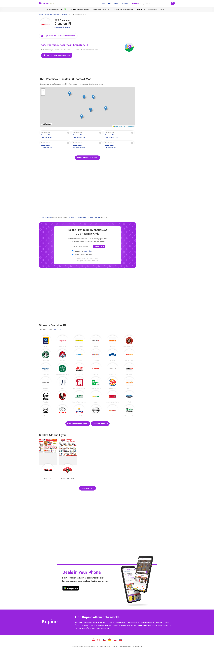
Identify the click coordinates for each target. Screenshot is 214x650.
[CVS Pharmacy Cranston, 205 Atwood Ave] (55, 145)
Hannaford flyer (68, 460)
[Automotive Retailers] (141, 9)
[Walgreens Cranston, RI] (62, 341)
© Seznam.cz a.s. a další (126, 126)
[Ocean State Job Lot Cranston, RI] (79, 383)
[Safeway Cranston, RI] (96, 341)
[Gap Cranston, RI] (62, 383)
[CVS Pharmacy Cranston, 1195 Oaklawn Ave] (87, 135)
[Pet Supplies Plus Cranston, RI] (96, 383)
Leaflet (116, 126)
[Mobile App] (70, 589)
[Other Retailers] (162, 9)
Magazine (135, 3)
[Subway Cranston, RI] (96, 397)
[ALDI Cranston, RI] (46, 341)
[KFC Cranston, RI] (62, 397)
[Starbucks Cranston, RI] (46, 355)
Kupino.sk (120, 640)
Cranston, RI (57, 329)
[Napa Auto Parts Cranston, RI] (79, 411)
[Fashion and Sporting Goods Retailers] (123, 9)
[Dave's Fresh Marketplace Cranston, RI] (79, 397)
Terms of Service (125, 646)
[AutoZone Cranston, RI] (112, 411)
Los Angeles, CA (83, 218)
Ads (109, 3)
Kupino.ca (99, 640)
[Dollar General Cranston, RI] (79, 341)
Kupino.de (109, 640)
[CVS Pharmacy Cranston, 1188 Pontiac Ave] (55, 135)
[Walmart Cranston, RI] (79, 355)
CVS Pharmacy (46, 218)
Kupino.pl (115, 640)
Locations (124, 3)
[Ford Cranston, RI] (129, 397)
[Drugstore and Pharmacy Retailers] (101, 9)
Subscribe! (99, 246)
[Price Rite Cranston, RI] (46, 369)
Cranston (64, 14)
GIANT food (48, 460)
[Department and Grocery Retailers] (56, 9)
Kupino (41, 14)
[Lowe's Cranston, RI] (112, 355)
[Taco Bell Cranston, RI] (46, 397)
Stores (115, 3)
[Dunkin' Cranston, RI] (112, 341)
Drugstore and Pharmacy (62, 27)
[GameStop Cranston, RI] (129, 369)
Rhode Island (56, 14)
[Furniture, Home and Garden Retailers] (80, 9)
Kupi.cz (104, 640)
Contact (115, 646)
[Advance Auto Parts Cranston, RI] (112, 397)
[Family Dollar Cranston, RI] (129, 355)
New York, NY (95, 218)
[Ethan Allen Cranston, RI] (112, 369)
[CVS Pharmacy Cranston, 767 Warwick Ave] (119, 145)
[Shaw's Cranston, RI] (129, 383)
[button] (58, 35)
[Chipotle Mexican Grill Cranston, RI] (129, 341)
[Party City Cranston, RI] (96, 355)
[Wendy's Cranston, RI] (62, 355)
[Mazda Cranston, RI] (46, 411)
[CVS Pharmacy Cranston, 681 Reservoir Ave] (87, 145)
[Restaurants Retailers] (152, 9)
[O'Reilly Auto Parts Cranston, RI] (129, 411)
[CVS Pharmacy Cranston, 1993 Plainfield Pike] (119, 135)
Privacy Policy (87, 251)
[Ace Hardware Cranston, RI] (79, 369)
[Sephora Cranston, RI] (46, 383)
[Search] (173, 3)
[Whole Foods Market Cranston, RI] (62, 369)
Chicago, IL (72, 218)
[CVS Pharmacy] (45, 25)
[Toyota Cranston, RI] (62, 411)
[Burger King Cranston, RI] (112, 383)
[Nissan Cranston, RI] (96, 411)
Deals (103, 3)
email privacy (94, 258)
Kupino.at (93, 640)
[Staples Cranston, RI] (96, 369)
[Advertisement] (87, 68)
